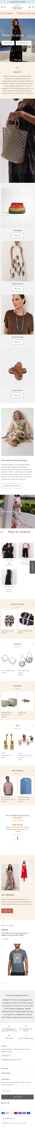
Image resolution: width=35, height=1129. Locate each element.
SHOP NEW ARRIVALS (11, 486)
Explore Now (9, 44)
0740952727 (6, 1056)
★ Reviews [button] (32, 567)
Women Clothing (17, 604)
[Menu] (2, 7)
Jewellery (17, 644)
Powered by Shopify (20, 1123)
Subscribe (17, 1097)
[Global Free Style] (17, 7)
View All (17, 235)
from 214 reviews (17, 820)
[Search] (5, 7)
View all (17, 607)
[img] (17, 818)
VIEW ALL (17, 395)
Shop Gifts (17, 686)
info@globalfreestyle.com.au (11, 1059)
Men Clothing (17, 771)
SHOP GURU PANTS (11, 49)
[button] (16, 843)
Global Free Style (10, 1123)
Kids (17, 726)
